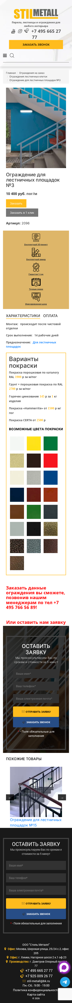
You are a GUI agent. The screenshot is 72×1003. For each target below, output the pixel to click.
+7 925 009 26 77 (38, 975)
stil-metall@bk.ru (38, 981)
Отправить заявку (38, 711)
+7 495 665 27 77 (46, 34)
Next (62, 797)
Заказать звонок (36, 44)
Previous (10, 797)
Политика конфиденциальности (36, 990)
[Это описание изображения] (36, 128)
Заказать (16, 203)
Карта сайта (36, 994)
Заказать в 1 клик (22, 212)
